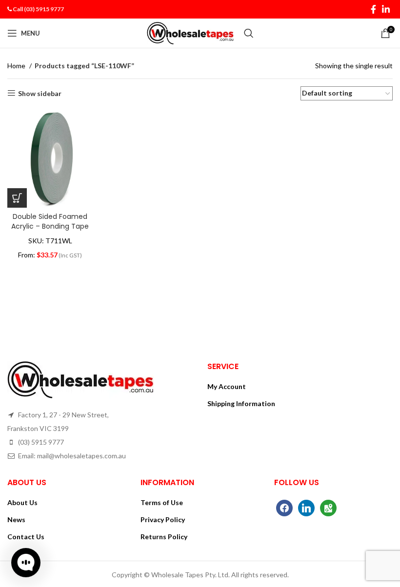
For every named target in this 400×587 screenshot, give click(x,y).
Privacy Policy (162, 519)
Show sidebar (39, 93)
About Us (22, 502)
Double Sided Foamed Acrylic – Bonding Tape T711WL (50, 226)
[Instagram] (328, 507)
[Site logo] (190, 32)
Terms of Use (161, 502)
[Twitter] (306, 507)
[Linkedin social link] (386, 9)
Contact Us (25, 536)
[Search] (249, 33)
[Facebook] (284, 507)
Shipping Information (241, 403)
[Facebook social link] (373, 9)
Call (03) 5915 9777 (38, 9)
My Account (226, 386)
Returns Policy (163, 536)
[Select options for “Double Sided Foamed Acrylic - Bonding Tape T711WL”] (17, 198)
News (16, 519)
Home (17, 65)
